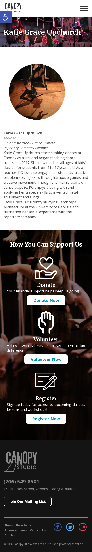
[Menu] (83, 8)
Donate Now (46, 300)
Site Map (11, 535)
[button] (6, 17)
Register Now (46, 418)
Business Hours (16, 530)
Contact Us (38, 530)
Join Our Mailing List (27, 501)
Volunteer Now (46, 359)
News (9, 525)
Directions (23, 525)
